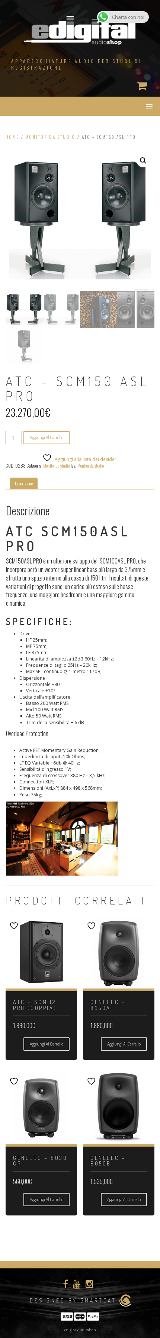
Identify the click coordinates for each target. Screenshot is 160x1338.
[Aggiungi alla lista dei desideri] (14, 925)
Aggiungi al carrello (46, 437)
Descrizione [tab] (24, 483)
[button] (143, 160)
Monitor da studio (50, 137)
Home (12, 137)
